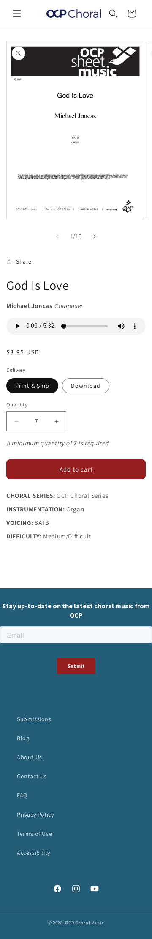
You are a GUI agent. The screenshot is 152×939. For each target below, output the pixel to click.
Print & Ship (32, 386)
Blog (23, 738)
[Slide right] (94, 236)
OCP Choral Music (84, 922)
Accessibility (33, 853)
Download (85, 386)
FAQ (22, 795)
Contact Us (32, 776)
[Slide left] (57, 236)
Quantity (16, 404)
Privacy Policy (35, 814)
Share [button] (24, 261)
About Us (29, 757)
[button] (17, 13)
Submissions (34, 719)
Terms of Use (34, 833)
